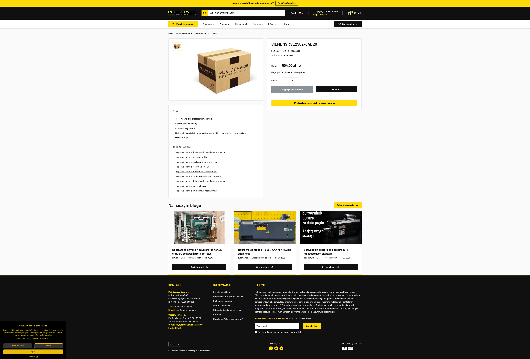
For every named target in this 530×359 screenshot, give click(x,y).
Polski (172, 344)
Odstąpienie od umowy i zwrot (227, 310)
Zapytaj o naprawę (185, 24)
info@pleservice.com (186, 310)
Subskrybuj (311, 326)
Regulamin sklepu (221, 292)
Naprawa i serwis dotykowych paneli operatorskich (200, 152)
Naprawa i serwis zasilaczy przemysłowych (196, 161)
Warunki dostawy (221, 305)
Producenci (224, 24)
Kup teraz (336, 89)
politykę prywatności (290, 332)
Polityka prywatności (223, 301)
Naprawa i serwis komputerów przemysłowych (198, 176)
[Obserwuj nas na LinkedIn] (281, 348)
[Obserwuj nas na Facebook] (271, 348)
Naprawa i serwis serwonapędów (192, 157)
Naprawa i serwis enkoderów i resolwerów (196, 171)
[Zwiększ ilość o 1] (300, 80)
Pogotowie (258, 24)
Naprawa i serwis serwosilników (191, 185)
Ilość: (274, 80)
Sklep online (348, 24)
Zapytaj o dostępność (292, 89)
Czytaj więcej (197, 267)
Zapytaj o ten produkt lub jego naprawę (316, 102)
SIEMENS (275, 51)
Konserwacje (241, 24)
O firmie (272, 24)
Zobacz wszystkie (345, 205)
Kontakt (287, 24)
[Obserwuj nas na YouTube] (276, 348)
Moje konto (318, 14)
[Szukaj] (205, 13)
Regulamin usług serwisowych (228, 296)
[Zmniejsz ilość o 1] (285, 80)
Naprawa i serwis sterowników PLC (193, 166)
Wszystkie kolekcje (184, 33)
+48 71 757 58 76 (184, 306)
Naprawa (207, 24)
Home (170, 33)
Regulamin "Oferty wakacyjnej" (228, 319)
